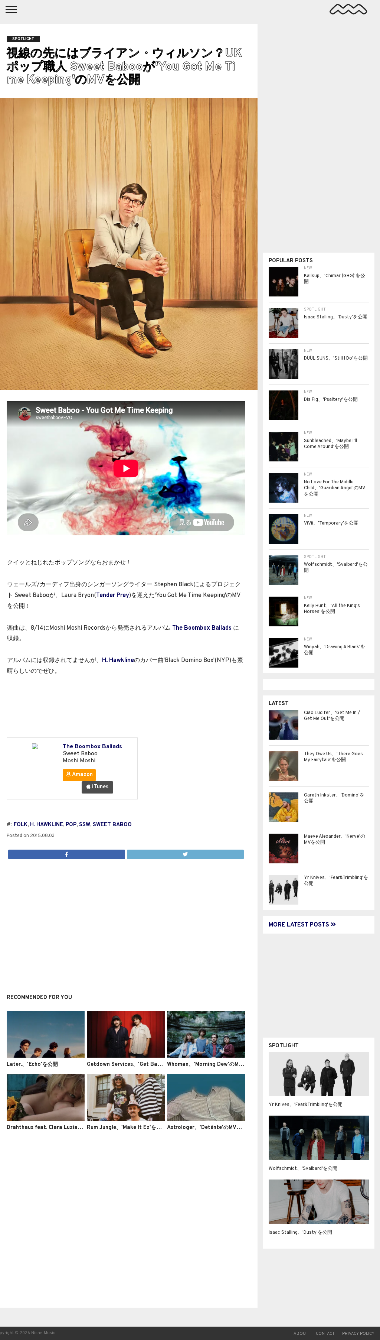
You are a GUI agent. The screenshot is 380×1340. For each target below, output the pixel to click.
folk (20, 824)
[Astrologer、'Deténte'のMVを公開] (206, 1119)
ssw (84, 824)
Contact (325, 1333)
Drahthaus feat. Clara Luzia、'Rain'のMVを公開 (66, 1127)
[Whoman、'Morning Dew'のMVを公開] (206, 1056)
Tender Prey (112, 595)
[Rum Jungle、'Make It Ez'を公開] (126, 1119)
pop (71, 824)
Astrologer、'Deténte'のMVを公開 (209, 1127)
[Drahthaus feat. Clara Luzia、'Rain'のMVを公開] (46, 1119)
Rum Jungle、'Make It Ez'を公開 (127, 1127)
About (301, 1333)
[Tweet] (185, 852)
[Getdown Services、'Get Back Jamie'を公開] (126, 1056)
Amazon (82, 774)
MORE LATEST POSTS (300, 925)
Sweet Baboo (112, 824)
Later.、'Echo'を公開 (32, 1064)
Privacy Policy (358, 1333)
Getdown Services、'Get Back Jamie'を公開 (142, 1064)
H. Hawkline (118, 660)
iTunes (99, 787)
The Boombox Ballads (202, 628)
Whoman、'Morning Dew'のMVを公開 (212, 1064)
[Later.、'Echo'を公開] (46, 1056)
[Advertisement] (125, 922)
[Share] (66, 852)
